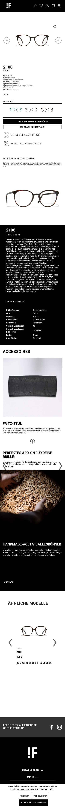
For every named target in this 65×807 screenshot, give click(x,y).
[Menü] (59, 5)
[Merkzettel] (41, 5)
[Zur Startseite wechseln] (12, 5)
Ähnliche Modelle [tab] (28, 603)
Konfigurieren (40, 796)
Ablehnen (24, 796)
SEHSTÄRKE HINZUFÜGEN (32, 127)
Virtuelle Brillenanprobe (25, 135)
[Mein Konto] (47, 5)
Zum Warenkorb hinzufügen (32, 121)
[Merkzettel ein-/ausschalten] (54, 26)
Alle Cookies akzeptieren (33, 802)
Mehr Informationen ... (44, 789)
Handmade (8, 582)
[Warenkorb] (53, 5)
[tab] (31, 300)
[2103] (34, 631)
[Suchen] (35, 5)
